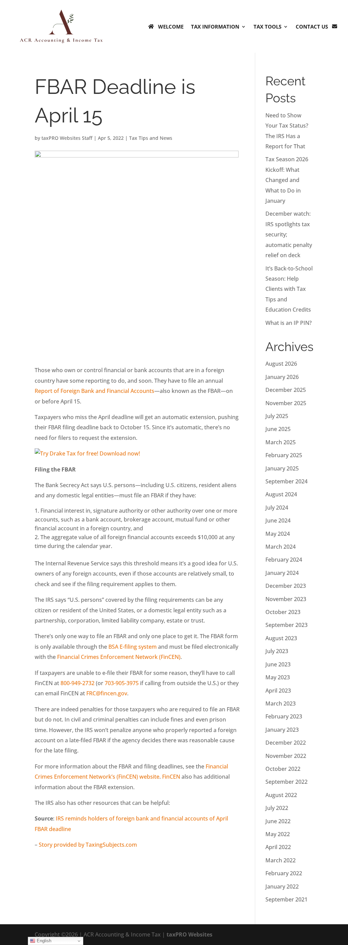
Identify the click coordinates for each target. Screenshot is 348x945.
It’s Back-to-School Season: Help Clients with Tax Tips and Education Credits (289, 289)
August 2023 (281, 638)
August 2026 (281, 363)
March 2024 (280, 546)
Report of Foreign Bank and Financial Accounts (94, 391)
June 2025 (278, 429)
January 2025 (282, 468)
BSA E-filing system (132, 646)
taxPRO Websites (189, 934)
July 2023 (276, 651)
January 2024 (282, 573)
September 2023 (286, 625)
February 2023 (283, 716)
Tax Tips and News (150, 138)
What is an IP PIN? (288, 323)
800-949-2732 (77, 683)
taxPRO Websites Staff (66, 138)
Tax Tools (267, 26)
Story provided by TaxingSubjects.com (88, 844)
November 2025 (285, 403)
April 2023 (278, 690)
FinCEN (171, 776)
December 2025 (285, 390)
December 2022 (285, 742)
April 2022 (278, 847)
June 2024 (278, 520)
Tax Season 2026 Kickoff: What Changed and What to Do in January (286, 179)
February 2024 (283, 559)
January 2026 (282, 377)
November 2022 (285, 756)
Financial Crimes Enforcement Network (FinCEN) (118, 657)
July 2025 (276, 416)
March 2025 (280, 442)
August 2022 (281, 795)
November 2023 (285, 599)
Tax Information (215, 26)
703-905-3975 (122, 683)
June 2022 (278, 821)
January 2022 (282, 886)
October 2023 (282, 612)
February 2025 (283, 455)
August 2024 (281, 494)
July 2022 (276, 808)
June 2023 (278, 664)
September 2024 (286, 481)
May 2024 (277, 533)
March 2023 (280, 703)
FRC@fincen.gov (106, 693)
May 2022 (277, 834)
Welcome (171, 26)
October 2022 (282, 769)
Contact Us (312, 26)
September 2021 (286, 899)
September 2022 (286, 781)
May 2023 (277, 677)
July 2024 (276, 507)
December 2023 (285, 586)
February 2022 (283, 873)
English (43, 940)
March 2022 (280, 860)
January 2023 (282, 729)
